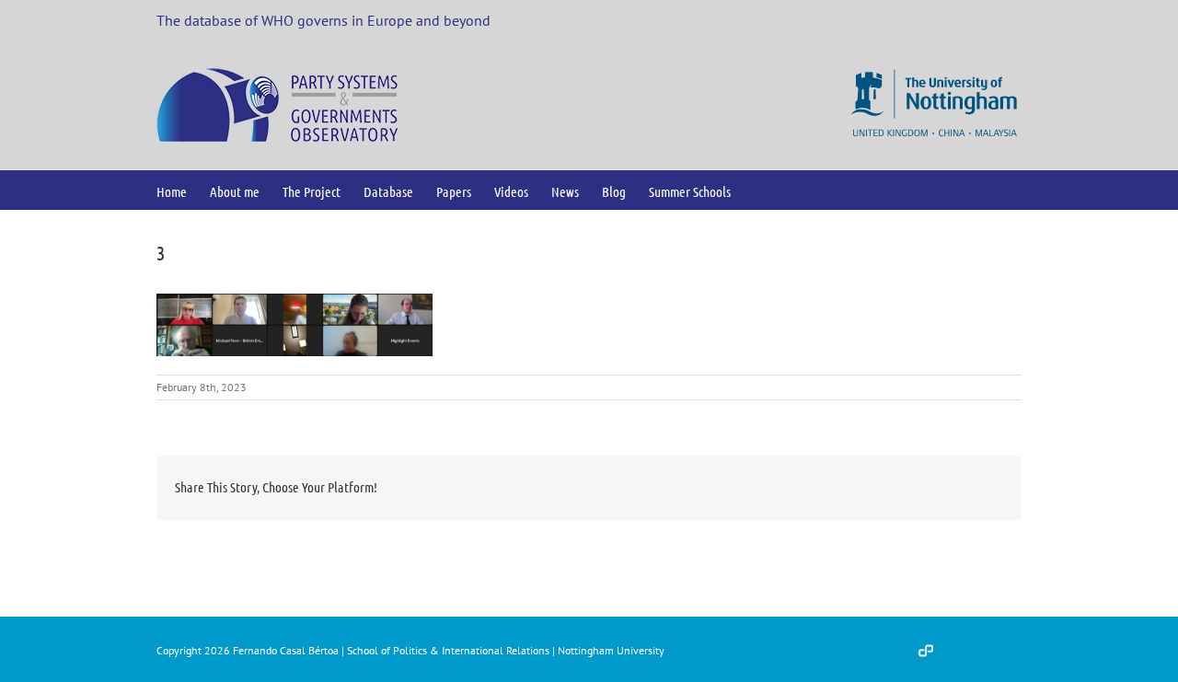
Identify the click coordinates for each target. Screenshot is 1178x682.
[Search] (761, 190)
